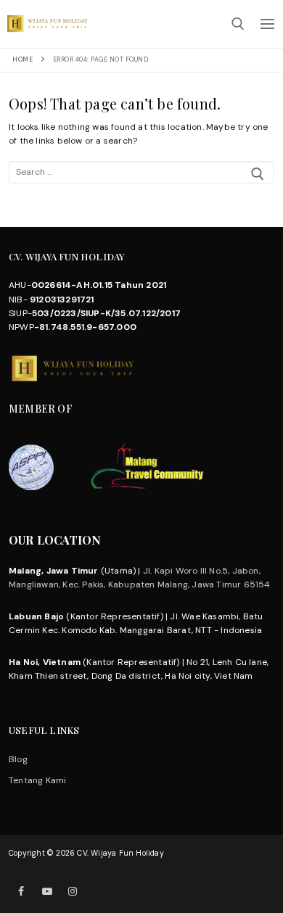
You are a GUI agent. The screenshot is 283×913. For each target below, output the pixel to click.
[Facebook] (21, 891)
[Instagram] (72, 891)
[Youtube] (47, 891)
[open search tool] (238, 23)
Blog (18, 759)
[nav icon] (267, 23)
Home (22, 59)
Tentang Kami (37, 780)
